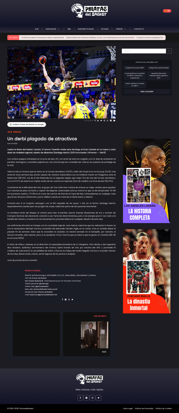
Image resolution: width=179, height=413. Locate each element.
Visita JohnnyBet (146, 91)
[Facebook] (94, 120)
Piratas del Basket (45, 292)
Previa (17, 131)
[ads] (147, 181)
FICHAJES (104, 29)
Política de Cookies (164, 408)
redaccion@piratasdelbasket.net (43, 294)
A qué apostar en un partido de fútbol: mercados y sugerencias (135, 75)
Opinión (119, 29)
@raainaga (43, 283)
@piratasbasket (42, 286)
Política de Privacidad (144, 408)
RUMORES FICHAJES (86, 29)
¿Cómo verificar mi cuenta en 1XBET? (134, 85)
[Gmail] (104, 120)
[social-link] (80, 397)
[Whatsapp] (107, 120)
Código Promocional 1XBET (135, 68)
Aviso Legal (128, 408)
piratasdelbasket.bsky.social (45, 289)
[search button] (169, 51)
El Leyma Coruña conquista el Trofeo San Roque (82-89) (140, 37)
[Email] (114, 120)
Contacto (139, 29)
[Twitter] (101, 120)
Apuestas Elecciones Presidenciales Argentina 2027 (159, 75)
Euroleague (51, 29)
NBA (69, 29)
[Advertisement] (142, 114)
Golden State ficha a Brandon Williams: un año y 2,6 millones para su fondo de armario (81, 37)
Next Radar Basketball (34, 281)
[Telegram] (111, 120)
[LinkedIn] (98, 120)
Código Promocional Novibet (159, 68)
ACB (36, 29)
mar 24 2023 (12, 143)
